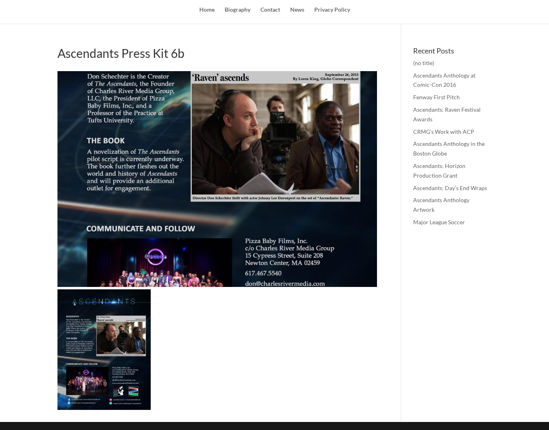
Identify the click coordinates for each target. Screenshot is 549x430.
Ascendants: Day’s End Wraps (450, 187)
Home (207, 10)
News (297, 10)
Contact (270, 10)
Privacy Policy (332, 10)
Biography (237, 10)
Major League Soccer (439, 222)
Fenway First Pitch (436, 97)
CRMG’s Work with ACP (443, 131)
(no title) (423, 62)
